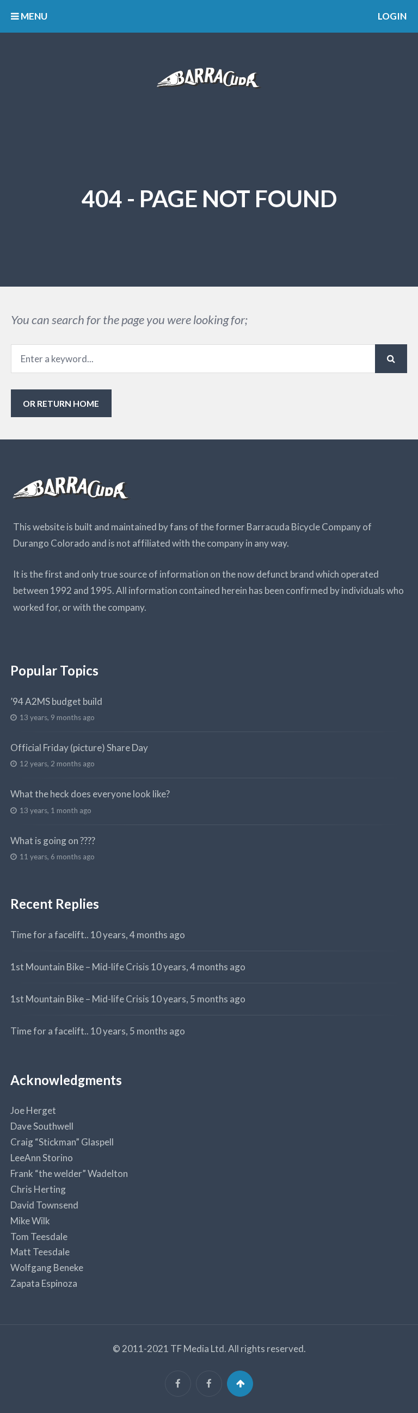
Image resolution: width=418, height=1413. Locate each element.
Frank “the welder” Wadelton (69, 1173)
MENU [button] (33, 16)
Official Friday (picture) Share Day (79, 747)
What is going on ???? (52, 840)
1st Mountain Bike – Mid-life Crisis (79, 966)
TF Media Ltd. (198, 1348)
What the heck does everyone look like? (90, 794)
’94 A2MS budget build (56, 701)
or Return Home (61, 403)
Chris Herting (38, 1189)
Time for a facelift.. (49, 934)
